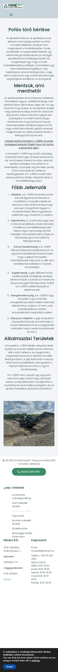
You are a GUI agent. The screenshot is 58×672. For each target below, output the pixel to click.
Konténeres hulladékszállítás (21, 496)
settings (36, 660)
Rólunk (7, 579)
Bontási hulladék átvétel (21, 522)
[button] (11, 14)
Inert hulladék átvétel (19, 504)
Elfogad (9, 666)
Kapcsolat (18, 515)
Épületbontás (19, 528)
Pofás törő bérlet (21, 511)
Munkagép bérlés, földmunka (22, 535)
